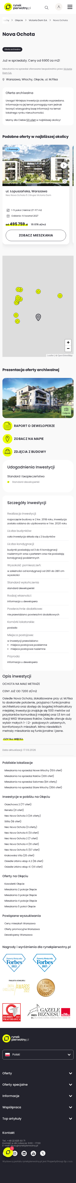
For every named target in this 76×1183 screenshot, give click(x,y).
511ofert (31, 120)
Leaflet (50, 355)
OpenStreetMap (65, 355)
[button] (63, 165)
